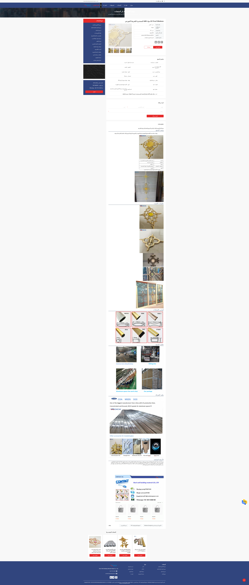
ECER (129, 583)
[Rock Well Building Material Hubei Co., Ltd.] (87, 5)
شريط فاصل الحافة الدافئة (96, 27)
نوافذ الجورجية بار (134, 14)
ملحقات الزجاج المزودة (96, 52)
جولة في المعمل (130, 569)
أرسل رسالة (155, 116)
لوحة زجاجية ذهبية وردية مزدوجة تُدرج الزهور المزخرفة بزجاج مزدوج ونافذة (96, 551)
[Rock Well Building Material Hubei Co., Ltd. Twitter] (162, 1)
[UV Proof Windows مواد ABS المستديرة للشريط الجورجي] (120, 35)
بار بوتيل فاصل (98, 30)
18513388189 (95, 85)
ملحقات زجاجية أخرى (97, 54)
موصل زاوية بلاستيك (97, 46)
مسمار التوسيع (98, 57)
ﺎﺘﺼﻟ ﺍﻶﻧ (148, 47)
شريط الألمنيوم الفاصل (97, 24)
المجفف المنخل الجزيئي (96, 43)
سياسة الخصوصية (141, 574)
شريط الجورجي (124, 525)
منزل (140, 14)
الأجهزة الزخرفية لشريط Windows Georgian (152, 525)
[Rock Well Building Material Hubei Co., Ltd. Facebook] (164, 1)
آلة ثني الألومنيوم (98, 49)
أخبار (143, 566)
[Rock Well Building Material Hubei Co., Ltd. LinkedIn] (160, 1)
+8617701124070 (98, 88)
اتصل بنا (132, 574)
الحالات (143, 569)
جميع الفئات (164, 574)
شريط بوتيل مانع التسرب (96, 38)
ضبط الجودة (131, 571)
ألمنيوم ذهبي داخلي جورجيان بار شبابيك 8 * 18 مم (140, 550)
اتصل (94, 91)
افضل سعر (158, 47)
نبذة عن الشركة (130, 566)
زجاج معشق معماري (97, 60)
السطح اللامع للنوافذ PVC (135, 525)
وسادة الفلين (98, 41)
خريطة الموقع (142, 571)
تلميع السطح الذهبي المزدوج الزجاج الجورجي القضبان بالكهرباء (125, 551)
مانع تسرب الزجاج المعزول (96, 35)
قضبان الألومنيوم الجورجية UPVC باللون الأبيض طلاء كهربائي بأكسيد (110, 551)
